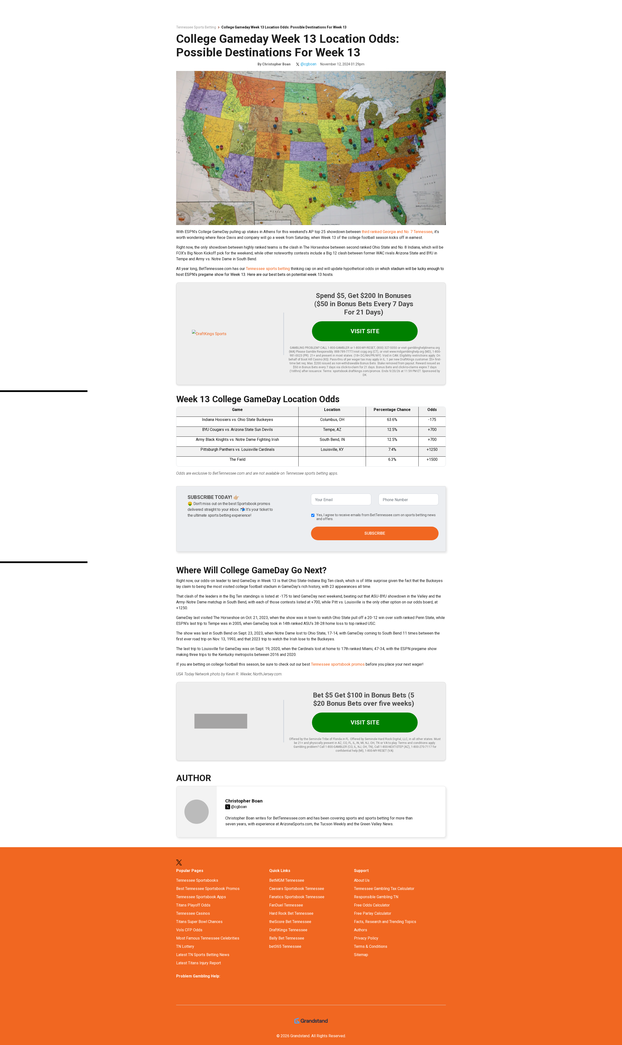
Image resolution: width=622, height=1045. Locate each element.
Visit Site (365, 331)
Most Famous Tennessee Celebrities (207, 938)
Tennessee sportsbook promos (338, 664)
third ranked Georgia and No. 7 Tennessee (397, 231)
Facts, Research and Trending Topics (385, 921)
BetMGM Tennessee (286, 880)
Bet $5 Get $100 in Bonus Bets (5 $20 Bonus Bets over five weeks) (363, 699)
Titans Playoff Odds (193, 905)
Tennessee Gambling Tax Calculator (384, 888)
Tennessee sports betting (268, 268)
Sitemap (361, 954)
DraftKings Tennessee (288, 930)
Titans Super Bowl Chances (199, 921)
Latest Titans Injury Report (198, 963)
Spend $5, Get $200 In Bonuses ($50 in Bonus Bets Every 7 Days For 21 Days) (363, 304)
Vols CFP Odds (189, 930)
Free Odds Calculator (372, 905)
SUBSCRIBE (374, 533)
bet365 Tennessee (285, 946)
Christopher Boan (276, 64)
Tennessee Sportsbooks (197, 880)
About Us (362, 880)
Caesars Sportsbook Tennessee (296, 888)
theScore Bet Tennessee (290, 921)
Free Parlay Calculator (372, 913)
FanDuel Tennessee (286, 905)
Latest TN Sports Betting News (202, 954)
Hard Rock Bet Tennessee (291, 913)
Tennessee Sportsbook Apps (201, 897)
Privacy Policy (366, 938)
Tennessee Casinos (193, 913)
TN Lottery (185, 946)
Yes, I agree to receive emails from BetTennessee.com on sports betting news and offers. (376, 517)
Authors (360, 930)
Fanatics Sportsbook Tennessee (296, 897)
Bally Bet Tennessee (286, 938)
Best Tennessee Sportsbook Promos (208, 888)
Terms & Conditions (370, 946)
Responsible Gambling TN (376, 897)
